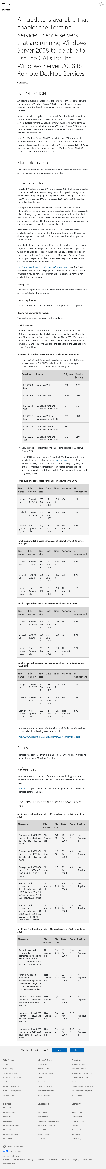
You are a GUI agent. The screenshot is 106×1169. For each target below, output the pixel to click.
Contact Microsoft (19, 1160)
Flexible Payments (44, 1095)
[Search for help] (9, 3)
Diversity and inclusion (79, 1130)
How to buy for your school (81, 1082)
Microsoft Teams (8, 1130)
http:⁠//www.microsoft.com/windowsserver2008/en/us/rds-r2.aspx (48, 736)
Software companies (44, 1134)
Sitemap (6, 1160)
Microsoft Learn (43, 1117)
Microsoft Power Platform (11, 1125)
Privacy (30, 1160)
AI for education (77, 1095)
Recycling (76, 1160)
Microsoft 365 (8, 1121)
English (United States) (15, 1146)
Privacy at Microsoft (78, 1121)
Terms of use (41, 1160)
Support (6, 9)
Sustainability (76, 1139)
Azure (39, 1108)
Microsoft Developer (44, 1112)
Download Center (43, 1069)
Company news (77, 1117)
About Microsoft (77, 1112)
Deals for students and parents (82, 1091)
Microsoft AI (7, 1108)
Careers (74, 1108)
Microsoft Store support (45, 1073)
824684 (21, 788)
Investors (75, 1125)
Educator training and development (83, 1086)
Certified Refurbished (45, 1086)
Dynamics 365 (8, 1117)
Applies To (23, 82)
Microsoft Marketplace (45, 1130)
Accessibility (76, 1134)
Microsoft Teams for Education (82, 1073)
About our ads (87, 1160)
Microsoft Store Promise (46, 1091)
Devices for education (79, 1069)
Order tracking (42, 1082)
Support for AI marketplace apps (48, 1121)
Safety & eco (65, 1160)
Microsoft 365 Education (80, 1077)
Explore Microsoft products (12, 1091)
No (76, 1050)
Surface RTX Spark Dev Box (12, 1077)
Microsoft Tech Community (46, 1125)
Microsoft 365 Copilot (10, 1134)
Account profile (43, 1064)
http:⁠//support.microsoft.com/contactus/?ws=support (42, 267)
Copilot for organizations (11, 1082)
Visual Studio (42, 1139)
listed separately (63, 460)
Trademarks (53, 1160)
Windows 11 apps (9, 1095)
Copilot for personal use (11, 1086)
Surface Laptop (8, 1069)
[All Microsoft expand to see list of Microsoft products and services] (3, 3)
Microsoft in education (79, 1064)
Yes (59, 1050)
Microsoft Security (9, 1112)
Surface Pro (7, 1064)
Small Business (8, 1139)
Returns (40, 1077)
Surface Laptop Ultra (10, 1073)
